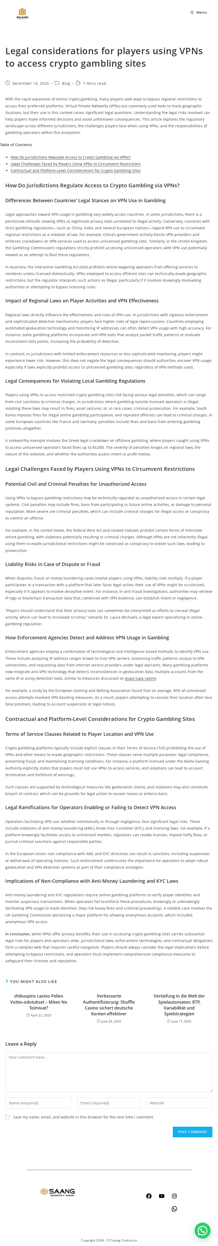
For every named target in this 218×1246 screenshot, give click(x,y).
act (91, 1193)
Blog (66, 83)
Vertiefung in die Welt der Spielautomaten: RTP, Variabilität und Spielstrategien (179, 1005)
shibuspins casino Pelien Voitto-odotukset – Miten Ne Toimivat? (38, 1002)
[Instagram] (174, 1196)
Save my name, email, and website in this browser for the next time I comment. (83, 1117)
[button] (203, 1231)
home (93, 1183)
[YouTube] (161, 1196)
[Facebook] (149, 1196)
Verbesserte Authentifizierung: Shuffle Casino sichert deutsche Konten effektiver (109, 1005)
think (92, 1203)
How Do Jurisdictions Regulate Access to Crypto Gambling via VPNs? (71, 157)
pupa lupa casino (140, 678)
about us (96, 1213)
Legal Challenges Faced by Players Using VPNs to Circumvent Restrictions (76, 163)
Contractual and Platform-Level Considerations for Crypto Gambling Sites (76, 170)
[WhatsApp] (174, 1209)
